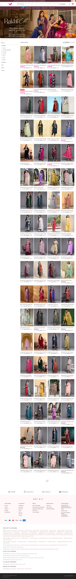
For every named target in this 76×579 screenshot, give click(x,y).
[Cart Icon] (72, 4)
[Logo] (10, 4)
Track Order (62, 4)
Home (2, 39)
